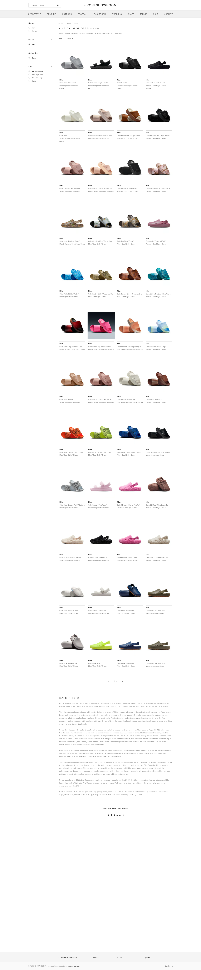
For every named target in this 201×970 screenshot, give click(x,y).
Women (34, 31)
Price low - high (37, 78)
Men (33, 28)
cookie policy (73, 966)
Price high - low (37, 74)
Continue (169, 966)
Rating (34, 81)
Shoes (61, 23)
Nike (33, 44)
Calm (34, 58)
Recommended (37, 71)
